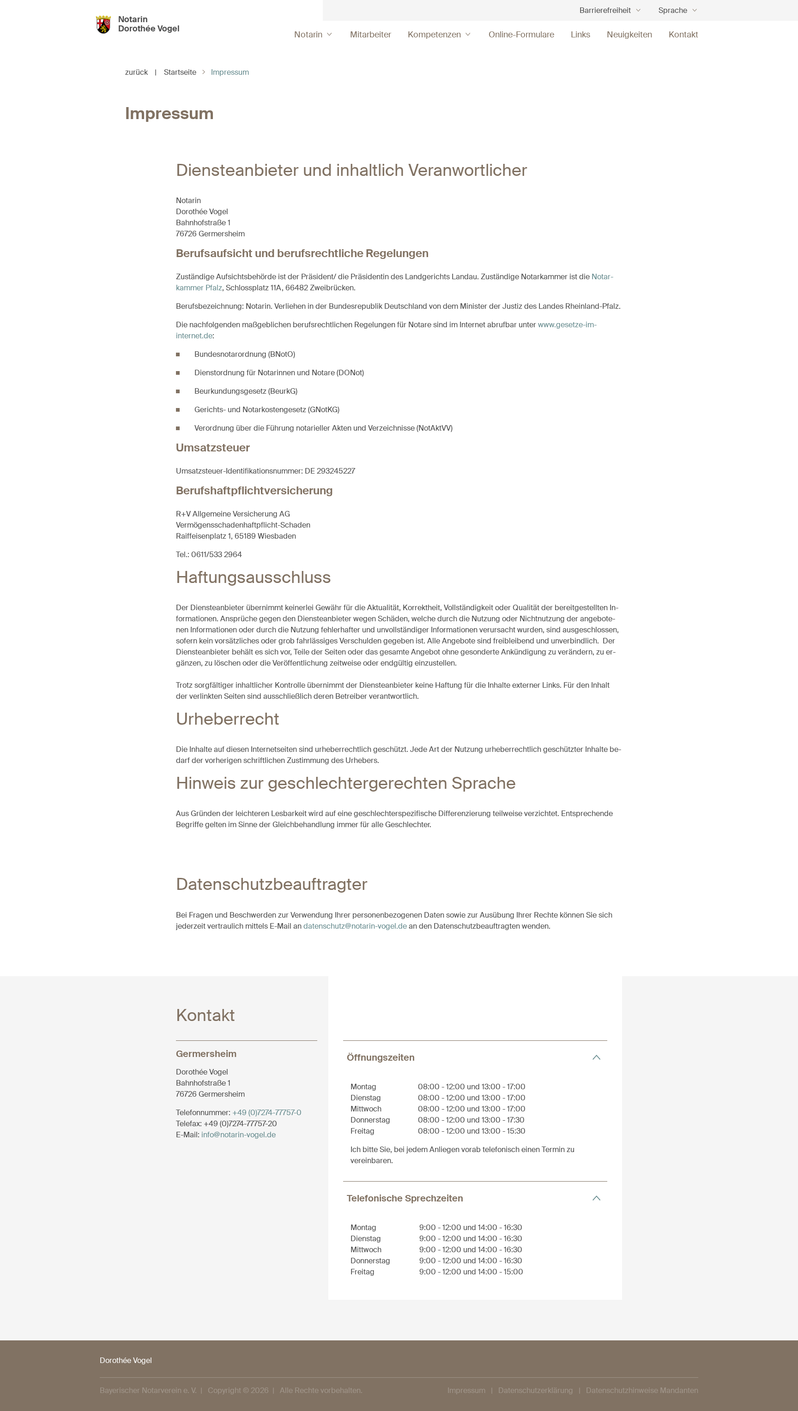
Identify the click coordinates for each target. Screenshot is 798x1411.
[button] (475, 1057)
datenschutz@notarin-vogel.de (355, 926)
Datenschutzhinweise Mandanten (642, 1390)
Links (580, 34)
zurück (141, 72)
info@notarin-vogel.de (238, 1135)
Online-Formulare (521, 34)
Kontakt (683, 34)
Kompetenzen (434, 34)
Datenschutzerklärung (535, 1390)
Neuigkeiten (629, 34)
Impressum (466, 1390)
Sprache (673, 10)
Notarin (308, 34)
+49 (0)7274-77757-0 (267, 1112)
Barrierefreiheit (605, 10)
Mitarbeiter (370, 34)
